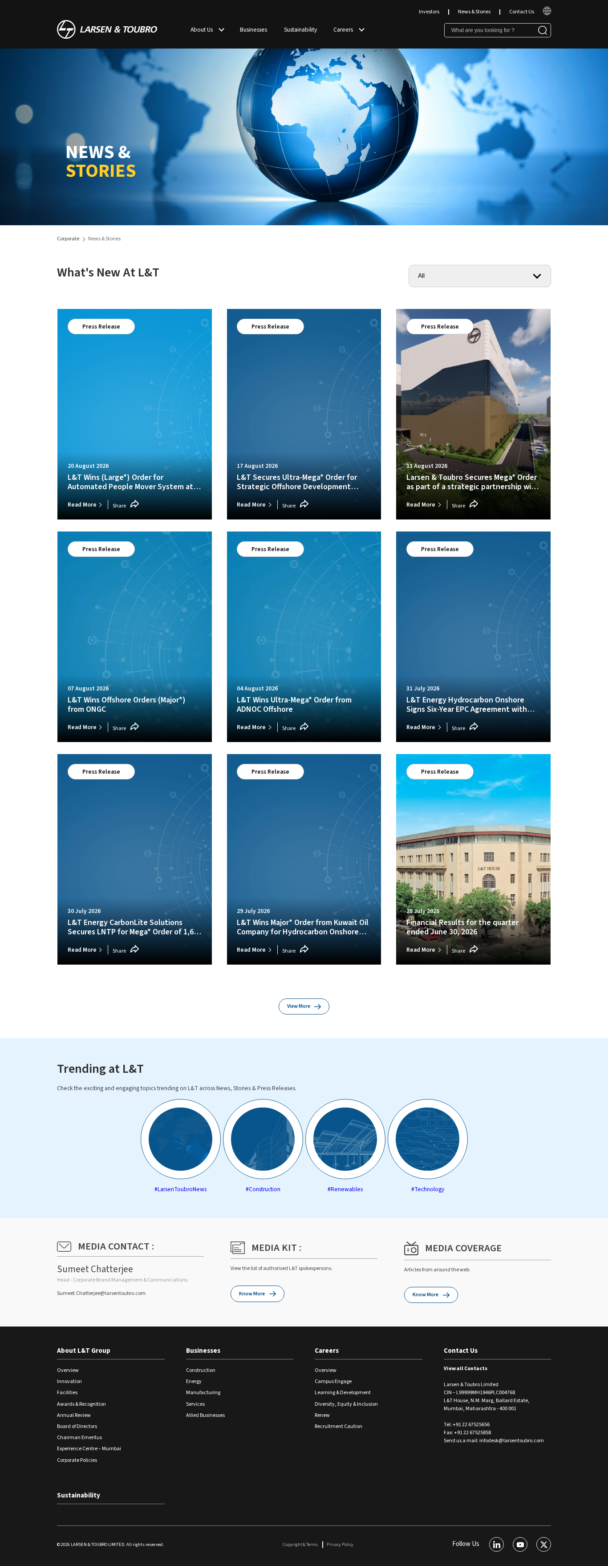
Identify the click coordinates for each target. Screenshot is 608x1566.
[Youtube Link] (520, 1544)
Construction (200, 1370)
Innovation (69, 1381)
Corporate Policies (77, 1460)
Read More (82, 505)
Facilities (67, 1392)
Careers (343, 29)
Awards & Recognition (81, 1404)
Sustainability (300, 29)
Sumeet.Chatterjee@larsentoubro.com (101, 1293)
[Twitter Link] (543, 1544)
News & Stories (474, 12)
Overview (68, 1370)
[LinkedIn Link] (496, 1544)
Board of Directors (77, 1426)
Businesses (253, 29)
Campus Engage (333, 1381)
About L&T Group (83, 1350)
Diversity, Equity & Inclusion (346, 1404)
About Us (202, 29)
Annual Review (74, 1415)
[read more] (547, 13)
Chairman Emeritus (79, 1437)
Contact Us (521, 12)
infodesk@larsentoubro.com (511, 1440)
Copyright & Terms (300, 1544)
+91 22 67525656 (471, 1424)
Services (195, 1404)
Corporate (68, 239)
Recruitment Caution (338, 1426)
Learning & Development (343, 1392)
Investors (429, 12)
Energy (194, 1381)
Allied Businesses (205, 1415)
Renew (322, 1415)
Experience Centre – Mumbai (89, 1448)
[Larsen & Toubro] (107, 30)
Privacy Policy (340, 1544)
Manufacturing (203, 1392)
